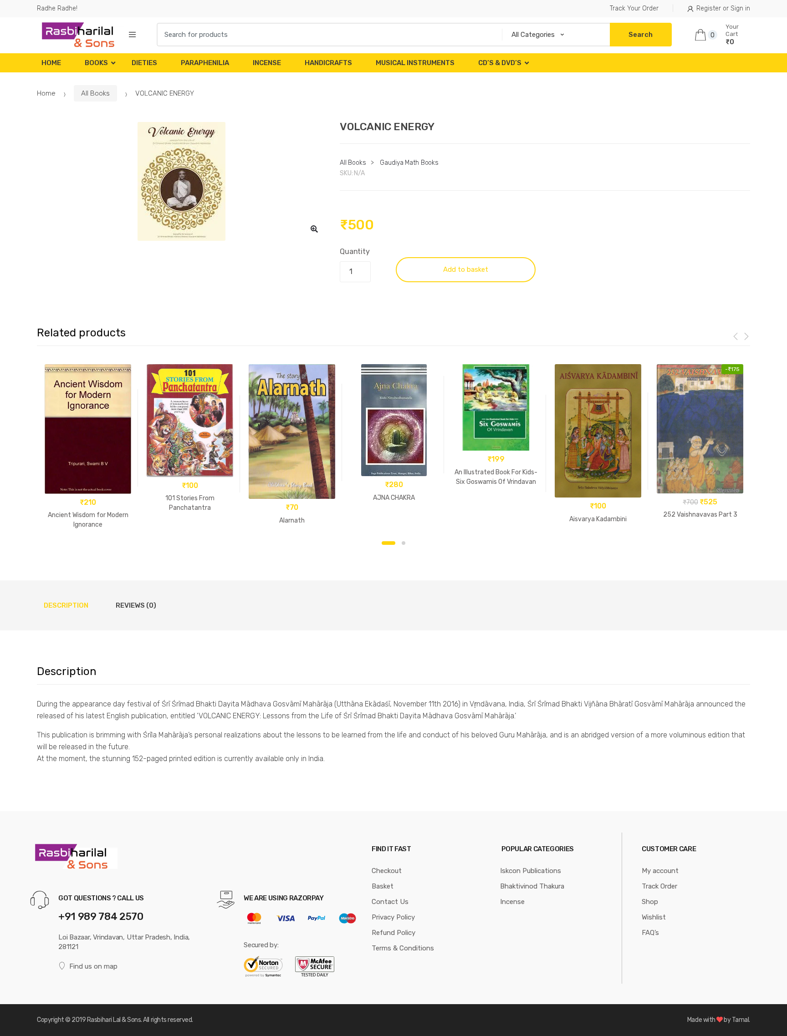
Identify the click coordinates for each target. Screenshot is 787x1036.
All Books (95, 93)
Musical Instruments (415, 63)
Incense (267, 63)
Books (96, 63)
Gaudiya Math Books (409, 163)
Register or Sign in (723, 8)
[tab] (66, 605)
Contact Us (390, 902)
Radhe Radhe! (57, 8)
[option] (181, 181)
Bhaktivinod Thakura (532, 886)
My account (660, 871)
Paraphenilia (205, 63)
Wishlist (654, 917)
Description (66, 605)
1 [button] (388, 543)
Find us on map (93, 966)
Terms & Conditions (403, 948)
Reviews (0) (136, 605)
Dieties (144, 63)
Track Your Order (634, 8)
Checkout (387, 871)
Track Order (659, 886)
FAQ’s (650, 933)
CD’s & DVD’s (499, 63)
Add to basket (465, 269)
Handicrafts (328, 63)
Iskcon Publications (530, 871)
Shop (650, 902)
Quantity (355, 251)
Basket (383, 886)
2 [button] (403, 543)
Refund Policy (393, 933)
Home (51, 63)
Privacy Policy (393, 917)
